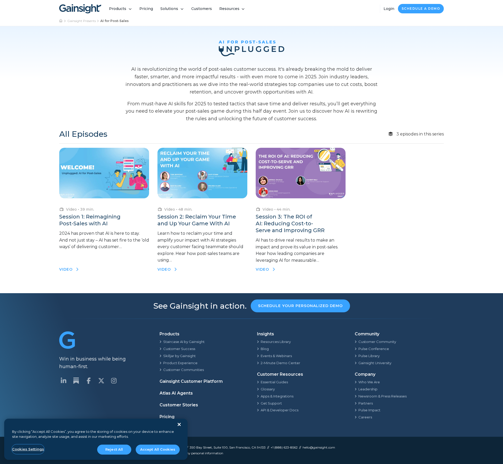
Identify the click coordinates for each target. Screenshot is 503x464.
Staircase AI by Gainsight (184, 342)
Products (117, 8)
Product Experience (180, 363)
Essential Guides (274, 382)
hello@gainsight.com (319, 447)
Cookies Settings (28, 449)
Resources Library (276, 342)
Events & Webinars (276, 356)
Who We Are (369, 382)
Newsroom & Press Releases (382, 396)
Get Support (271, 403)
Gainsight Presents (81, 21)
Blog (265, 349)
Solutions (169, 8)
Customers (201, 8)
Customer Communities (183, 370)
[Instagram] (114, 380)
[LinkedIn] (63, 380)
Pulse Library (369, 356)
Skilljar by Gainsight (179, 356)
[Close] (179, 424)
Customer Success (179, 349)
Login (389, 8)
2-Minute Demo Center (280, 363)
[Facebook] (88, 380)
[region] (96, 439)
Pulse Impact (369, 410)
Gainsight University (374, 363)
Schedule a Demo (421, 8)
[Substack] (76, 380)
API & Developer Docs (279, 410)
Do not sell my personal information (196, 453)
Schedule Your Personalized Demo (300, 305)
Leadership (368, 389)
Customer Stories (179, 404)
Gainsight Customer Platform (191, 381)
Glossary (268, 389)
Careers (365, 417)
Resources (229, 8)
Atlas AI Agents (176, 393)
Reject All (114, 449)
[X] (101, 380)
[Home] (61, 21)
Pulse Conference (373, 349)
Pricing (146, 8)
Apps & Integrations (277, 396)
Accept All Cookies (157, 449)
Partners (365, 403)
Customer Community (377, 342)
